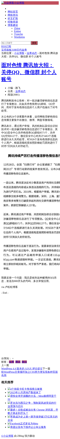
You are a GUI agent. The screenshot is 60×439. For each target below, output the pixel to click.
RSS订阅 (6, 46)
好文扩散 (13, 18)
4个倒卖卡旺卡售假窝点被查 (26, 389)
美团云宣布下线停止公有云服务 (28, 427)
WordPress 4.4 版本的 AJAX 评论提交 (22, 368)
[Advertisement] (30, 327)
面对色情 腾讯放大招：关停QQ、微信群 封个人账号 (29, 72)
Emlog (17, 31)
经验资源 (13, 21)
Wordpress (19, 37)
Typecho (18, 34)
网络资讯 (13, 15)
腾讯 (17, 361)
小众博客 (19, 2)
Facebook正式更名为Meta (24, 423)
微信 (24, 361)
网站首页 (13, 11)
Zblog (17, 28)
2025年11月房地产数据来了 (25, 392)
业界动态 (32, 53)
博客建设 (13, 25)
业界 (11, 361)
